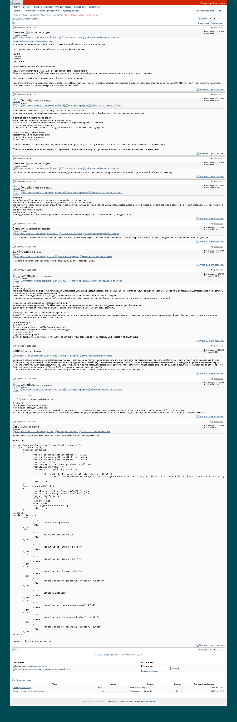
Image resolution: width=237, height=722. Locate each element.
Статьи (17, 11)
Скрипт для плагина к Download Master (28, 691)
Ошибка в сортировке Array (108, 655)
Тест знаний (29, 11)
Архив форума (141, 701)
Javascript (34, 15)
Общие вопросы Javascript (51, 15)
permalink (218, 27)
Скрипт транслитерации (130, 655)
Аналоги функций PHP (48, 11)
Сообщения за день (205, 11)
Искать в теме (217, 23)
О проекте (112, 701)
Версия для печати (39, 666)
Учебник (27, 7)
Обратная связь (126, 701)
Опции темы (203, 23)
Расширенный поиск (149, 671)
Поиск (220, 11)
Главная (17, 15)
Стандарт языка (63, 7)
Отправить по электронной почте (56, 669)
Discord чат (94, 7)
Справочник (79, 7)
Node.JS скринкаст (43, 7)
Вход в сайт (219, 3)
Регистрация (206, 3)
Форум (17, 7)
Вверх (152, 701)
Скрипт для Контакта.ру (22, 688)
